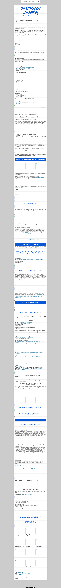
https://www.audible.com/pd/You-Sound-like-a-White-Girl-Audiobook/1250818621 (27, 356)
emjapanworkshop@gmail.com (33, 285)
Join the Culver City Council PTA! (30, 244)
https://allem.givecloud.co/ (32, 119)
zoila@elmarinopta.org (37, 150)
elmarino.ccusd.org (21, 572)
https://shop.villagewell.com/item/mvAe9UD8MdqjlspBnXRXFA (24, 337)
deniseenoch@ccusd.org (40, 177)
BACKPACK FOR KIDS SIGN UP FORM (30, 302)
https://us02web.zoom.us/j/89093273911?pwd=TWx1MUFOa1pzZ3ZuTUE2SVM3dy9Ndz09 (29, 259)
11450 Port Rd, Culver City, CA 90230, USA (24, 573)
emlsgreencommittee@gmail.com (26, 494)
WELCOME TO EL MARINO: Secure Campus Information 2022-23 (30, 420)
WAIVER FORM (17, 194)
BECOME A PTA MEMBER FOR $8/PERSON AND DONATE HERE (30, 159)
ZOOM (21, 94)
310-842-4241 (19, 574)
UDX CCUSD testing (18, 465)
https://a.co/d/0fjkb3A (18, 366)
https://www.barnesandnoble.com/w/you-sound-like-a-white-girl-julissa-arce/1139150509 (29, 363)
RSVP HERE (18, 103)
